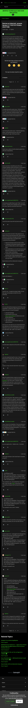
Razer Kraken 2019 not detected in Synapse (11, 664)
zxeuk (6, 470)
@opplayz (4, 380)
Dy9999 (6, 128)
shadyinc (7, 374)
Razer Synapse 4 (5, 650)
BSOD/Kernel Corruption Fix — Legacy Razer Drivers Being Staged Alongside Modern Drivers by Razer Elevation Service (14, 646)
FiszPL (6, 304)
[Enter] (2, 6)
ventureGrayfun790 (9, 218)
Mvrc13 (6, 288)
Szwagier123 (8, 555)
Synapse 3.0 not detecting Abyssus (9, 640)
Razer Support (5, 18)
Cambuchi (7, 231)
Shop (3, 678)
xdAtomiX (7, 86)
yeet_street (7, 106)
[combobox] (14, 6)
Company (4, 690)
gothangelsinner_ (9, 146)
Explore (3, 682)
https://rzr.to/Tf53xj (10, 316)
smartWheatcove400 (9, 395)
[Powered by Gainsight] (14, 673)
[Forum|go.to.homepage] (10, 3)
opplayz (6, 354)
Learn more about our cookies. (16, 698)
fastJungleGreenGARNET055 (11, 200)
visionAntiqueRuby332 (10, 34)
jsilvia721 (7, 576)
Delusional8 (7, 163)
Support (3, 686)
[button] (2, 3)
